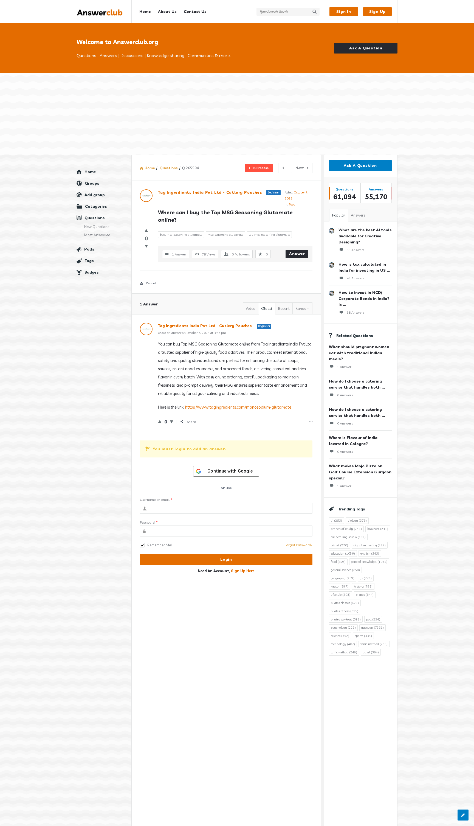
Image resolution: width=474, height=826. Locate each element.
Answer (297, 253)
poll (373, 619)
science (340, 636)
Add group (94, 194)
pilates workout (346, 619)
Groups (92, 183)
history (363, 586)
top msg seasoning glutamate (269, 235)
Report (151, 283)
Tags (89, 260)
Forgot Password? (298, 545)
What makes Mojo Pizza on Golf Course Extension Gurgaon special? (360, 472)
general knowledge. (369, 562)
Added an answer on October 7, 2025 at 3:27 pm (192, 333)
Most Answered (97, 235)
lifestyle (340, 595)
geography (342, 578)
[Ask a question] (463, 815)
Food (292, 204)
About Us (167, 11)
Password (149, 522)
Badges (91, 272)
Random (302, 308)
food (338, 562)
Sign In (343, 11)
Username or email (156, 500)
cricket (339, 545)
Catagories (96, 206)
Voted (250, 308)
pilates (365, 595)
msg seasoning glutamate (225, 235)
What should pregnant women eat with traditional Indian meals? (359, 352)
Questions (94, 217)
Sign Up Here (243, 571)
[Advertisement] (237, 113)
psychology (343, 628)
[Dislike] (146, 246)
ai (336, 520)
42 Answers (355, 278)
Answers (358, 215)
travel (371, 652)
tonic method (374, 644)
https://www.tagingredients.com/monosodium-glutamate (238, 407)
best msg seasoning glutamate (181, 235)
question (372, 628)
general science (345, 570)
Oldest (266, 308)
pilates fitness (344, 611)
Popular (338, 215)
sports (363, 636)
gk (366, 578)
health (339, 586)
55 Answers (355, 250)
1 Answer (344, 367)
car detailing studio (348, 537)
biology (357, 520)
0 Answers (345, 395)
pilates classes (345, 603)
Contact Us (195, 11)
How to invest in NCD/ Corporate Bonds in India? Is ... (363, 298)
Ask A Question (365, 48)
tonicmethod (344, 652)
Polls (89, 249)
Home (145, 11)
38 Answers (355, 312)
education (343, 553)
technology (343, 644)
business (377, 529)
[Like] (146, 230)
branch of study (346, 529)
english (369, 553)
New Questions (96, 226)
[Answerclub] (104, 11)
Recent (284, 308)
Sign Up (377, 11)
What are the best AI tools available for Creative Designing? (365, 236)
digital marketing (370, 545)
